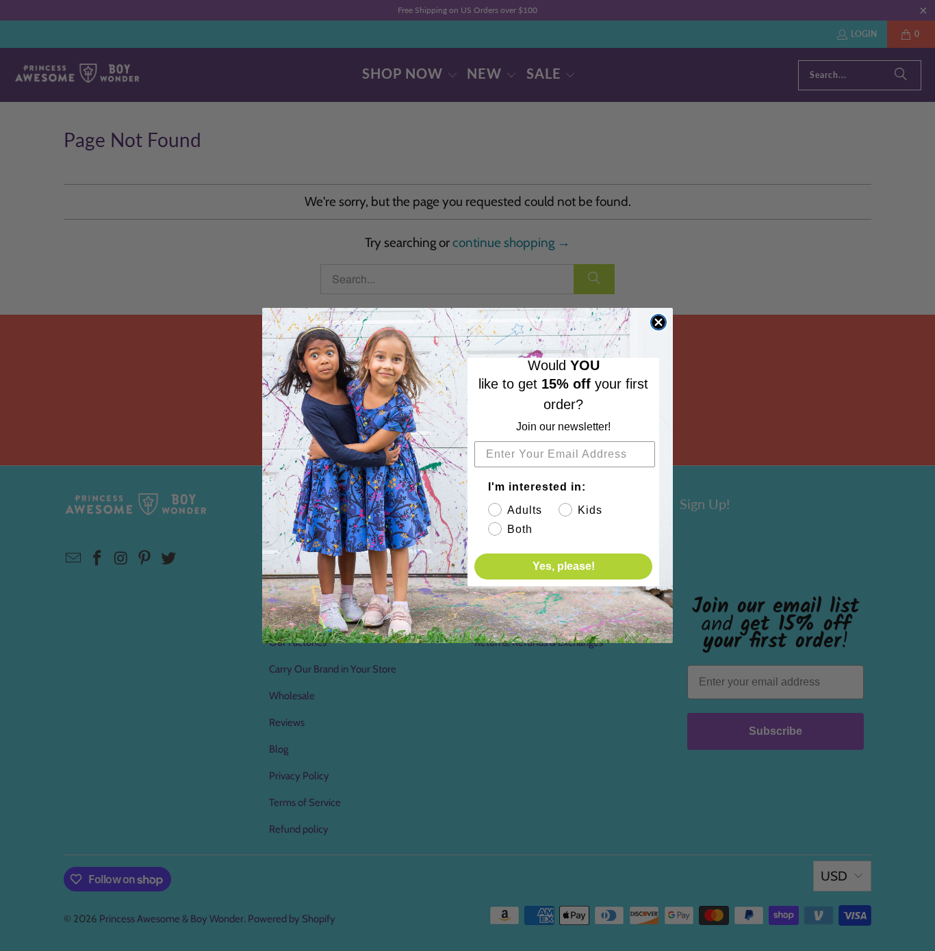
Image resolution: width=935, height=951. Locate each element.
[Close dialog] (658, 322)
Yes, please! (564, 566)
